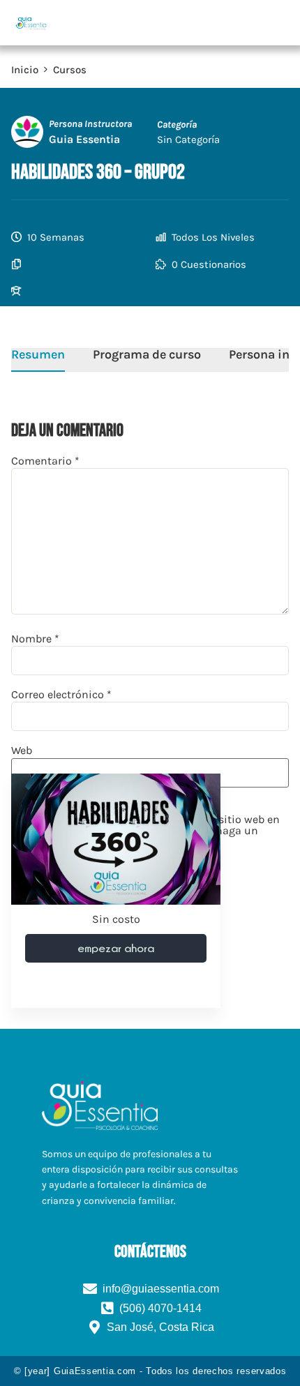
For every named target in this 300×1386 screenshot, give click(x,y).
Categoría (177, 124)
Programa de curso (147, 355)
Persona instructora (90, 124)
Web (21, 750)
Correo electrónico (61, 694)
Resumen (38, 355)
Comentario (45, 461)
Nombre (35, 639)
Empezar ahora (115, 948)
